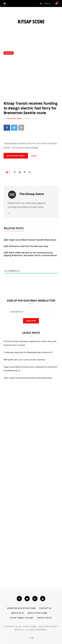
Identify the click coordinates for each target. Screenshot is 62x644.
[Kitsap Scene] (31, 22)
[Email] (29, 172)
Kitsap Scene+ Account (22, 618)
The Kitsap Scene (13, 118)
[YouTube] (42, 598)
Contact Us (45, 608)
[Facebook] (19, 598)
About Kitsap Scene (37, 613)
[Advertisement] (31, 77)
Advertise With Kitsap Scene (21, 608)
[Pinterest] (24, 172)
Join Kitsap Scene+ (15, 156)
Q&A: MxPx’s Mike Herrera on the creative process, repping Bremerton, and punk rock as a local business (30, 254)
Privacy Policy (44, 618)
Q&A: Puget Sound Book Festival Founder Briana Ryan (30, 239)
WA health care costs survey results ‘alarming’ (24, 359)
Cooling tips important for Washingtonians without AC (28, 352)
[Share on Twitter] (14, 128)
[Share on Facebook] (7, 128)
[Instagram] (34, 598)
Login (33, 155)
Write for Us (17, 613)
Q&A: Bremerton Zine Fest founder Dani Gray (26, 246)
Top (32, 638)
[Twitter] (27, 598)
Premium (9, 53)
